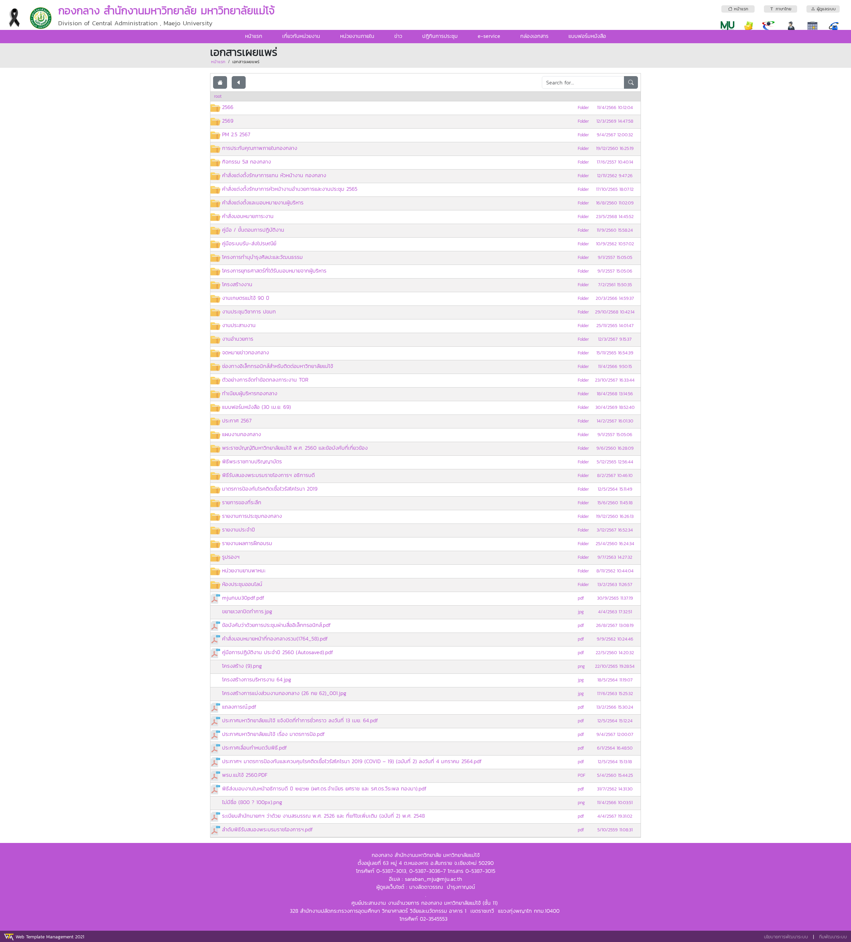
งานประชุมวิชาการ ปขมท (249, 311)
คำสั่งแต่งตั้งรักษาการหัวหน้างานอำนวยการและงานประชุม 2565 (289, 189)
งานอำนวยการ (237, 339)
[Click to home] (220, 82)
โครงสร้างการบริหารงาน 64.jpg (256, 679)
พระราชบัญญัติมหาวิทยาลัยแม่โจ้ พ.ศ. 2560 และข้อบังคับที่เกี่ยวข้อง (295, 448)
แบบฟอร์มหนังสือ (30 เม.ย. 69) (256, 407)
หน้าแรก (253, 36)
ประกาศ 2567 (237, 420)
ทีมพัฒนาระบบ (833, 936)
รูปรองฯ (231, 557)
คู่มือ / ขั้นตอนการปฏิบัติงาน (253, 230)
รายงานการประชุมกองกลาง (252, 516)
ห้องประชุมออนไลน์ (242, 584)
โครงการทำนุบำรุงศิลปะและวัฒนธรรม (262, 257)
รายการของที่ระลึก (241, 502)
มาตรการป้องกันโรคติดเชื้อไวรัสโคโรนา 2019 (269, 489)
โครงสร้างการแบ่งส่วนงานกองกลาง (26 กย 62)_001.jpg (284, 693)
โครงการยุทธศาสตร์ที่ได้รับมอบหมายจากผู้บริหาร (274, 271)
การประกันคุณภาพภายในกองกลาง (259, 148)
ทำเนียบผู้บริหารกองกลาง (249, 393)
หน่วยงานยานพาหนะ (244, 570)
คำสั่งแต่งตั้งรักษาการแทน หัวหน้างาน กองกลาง (274, 175)
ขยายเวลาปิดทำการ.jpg (247, 611)
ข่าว (398, 36)
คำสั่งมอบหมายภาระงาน (248, 216)
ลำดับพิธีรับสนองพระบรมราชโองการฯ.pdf (267, 829)
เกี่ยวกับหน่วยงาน (301, 36)
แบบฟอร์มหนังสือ (587, 36)
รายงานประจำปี (238, 529)
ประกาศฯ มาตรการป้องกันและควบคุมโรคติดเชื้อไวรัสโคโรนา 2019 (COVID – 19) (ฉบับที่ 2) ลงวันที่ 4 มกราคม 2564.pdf (352, 761)
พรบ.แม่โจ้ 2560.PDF (244, 775)
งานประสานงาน (239, 325)
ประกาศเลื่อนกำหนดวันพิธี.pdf (254, 748)
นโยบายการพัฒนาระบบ (786, 936)
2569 (227, 121)
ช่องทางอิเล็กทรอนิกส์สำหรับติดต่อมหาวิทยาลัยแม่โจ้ (277, 366)
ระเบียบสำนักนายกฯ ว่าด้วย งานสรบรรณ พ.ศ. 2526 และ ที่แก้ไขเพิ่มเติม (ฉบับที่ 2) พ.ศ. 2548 (323, 816)
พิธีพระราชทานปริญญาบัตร (252, 461)
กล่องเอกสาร (534, 36)
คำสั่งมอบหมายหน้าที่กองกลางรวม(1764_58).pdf (275, 639)
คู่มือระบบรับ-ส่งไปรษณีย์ (249, 243)
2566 (227, 107)
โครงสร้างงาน (237, 284)
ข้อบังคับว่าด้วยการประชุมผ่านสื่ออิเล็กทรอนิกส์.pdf (276, 625)
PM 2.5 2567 (236, 134)
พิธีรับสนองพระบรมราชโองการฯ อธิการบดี (268, 475)
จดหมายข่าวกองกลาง (245, 352)
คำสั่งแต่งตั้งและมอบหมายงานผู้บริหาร (263, 202)
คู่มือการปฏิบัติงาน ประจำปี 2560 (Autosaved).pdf (277, 652)
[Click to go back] (239, 82)
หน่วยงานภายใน (357, 36)
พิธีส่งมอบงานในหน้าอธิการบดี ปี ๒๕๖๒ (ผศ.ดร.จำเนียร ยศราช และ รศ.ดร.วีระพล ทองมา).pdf (324, 788)
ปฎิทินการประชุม (440, 36)
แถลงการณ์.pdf (239, 707)
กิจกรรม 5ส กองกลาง (246, 162)
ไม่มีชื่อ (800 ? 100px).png (252, 802)
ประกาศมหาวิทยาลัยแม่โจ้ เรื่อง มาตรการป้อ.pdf (273, 734)
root (218, 96)
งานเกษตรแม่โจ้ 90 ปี (245, 298)
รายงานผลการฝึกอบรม (247, 543)
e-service (489, 36)
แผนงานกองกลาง (241, 434)
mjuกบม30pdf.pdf (243, 598)
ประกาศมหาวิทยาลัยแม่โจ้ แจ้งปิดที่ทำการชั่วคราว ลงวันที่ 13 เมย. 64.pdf (300, 720)
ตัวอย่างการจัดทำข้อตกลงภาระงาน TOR (265, 380)
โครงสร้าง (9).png (242, 666)
